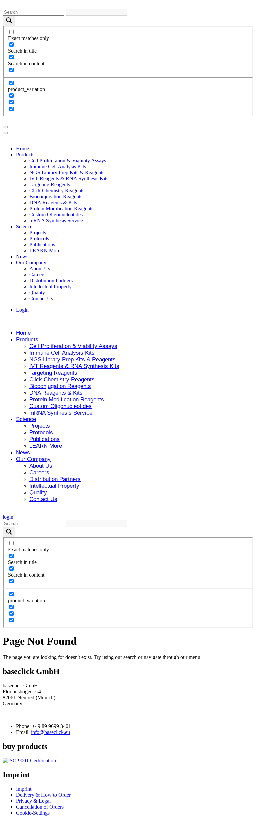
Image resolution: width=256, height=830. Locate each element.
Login (22, 310)
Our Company (31, 262)
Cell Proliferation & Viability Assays (67, 160)
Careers (37, 274)
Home (22, 148)
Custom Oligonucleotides (56, 214)
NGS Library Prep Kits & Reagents (66, 172)
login (8, 517)
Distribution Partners (51, 280)
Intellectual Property (50, 286)
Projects (37, 232)
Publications (42, 244)
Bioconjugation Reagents (55, 196)
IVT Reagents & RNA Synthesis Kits (68, 178)
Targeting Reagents (49, 184)
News (22, 256)
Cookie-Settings (33, 813)
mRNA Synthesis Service (56, 220)
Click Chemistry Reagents (56, 190)
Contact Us (41, 298)
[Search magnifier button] (9, 21)
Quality (37, 292)
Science (24, 226)
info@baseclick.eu (50, 732)
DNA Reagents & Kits (53, 202)
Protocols (39, 238)
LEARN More (44, 250)
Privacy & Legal (33, 801)
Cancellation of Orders (40, 807)
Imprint (23, 789)
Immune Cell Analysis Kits (57, 166)
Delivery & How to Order (43, 795)
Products (25, 154)
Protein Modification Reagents (61, 208)
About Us (39, 268)
